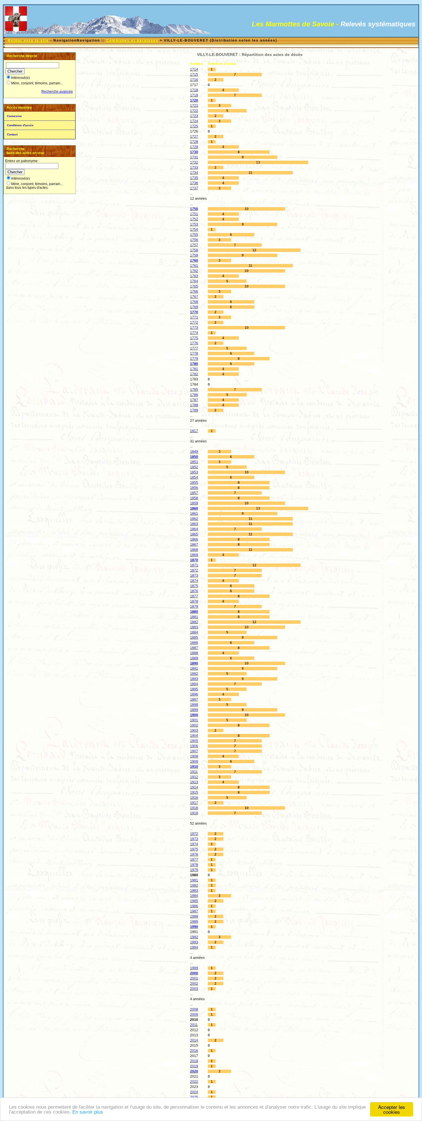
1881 (194, 617)
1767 (194, 297)
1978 (194, 865)
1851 (194, 462)
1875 (194, 586)
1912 (194, 777)
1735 (194, 178)
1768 (194, 302)
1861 (194, 514)
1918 (194, 808)
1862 (194, 519)
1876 (194, 591)
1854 (194, 477)
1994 (194, 947)
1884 (194, 632)
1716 (194, 80)
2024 (194, 1092)
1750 (194, 209)
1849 (194, 452)
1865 (194, 534)
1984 (194, 896)
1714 (194, 69)
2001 (194, 978)
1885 (194, 638)
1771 (194, 317)
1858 (194, 498)
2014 (194, 1040)
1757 (194, 245)
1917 (194, 803)
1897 (194, 700)
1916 (194, 798)
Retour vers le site (28, 40)
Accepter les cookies (391, 1109)
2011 (194, 1025)
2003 (194, 989)
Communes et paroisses (132, 40)
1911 (194, 772)
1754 (194, 230)
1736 (194, 183)
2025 (194, 1097)
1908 (194, 756)
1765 (194, 286)
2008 (194, 1009)
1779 (194, 359)
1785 (194, 390)
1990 (194, 927)
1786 (194, 395)
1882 (194, 622)
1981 (194, 880)
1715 (194, 75)
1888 (194, 653)
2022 (194, 1082)
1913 (194, 782)
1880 (194, 612)
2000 (194, 973)
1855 (194, 483)
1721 (194, 106)
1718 (194, 90)
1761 (194, 266)
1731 (194, 157)
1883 (194, 627)
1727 (194, 137)
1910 (194, 767)
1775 (194, 338)
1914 (194, 787)
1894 (194, 684)
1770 (194, 312)
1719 (194, 95)
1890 (194, 663)
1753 (194, 224)
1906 (194, 746)
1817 (194, 431)
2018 (194, 1061)
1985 (194, 901)
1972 (194, 834)
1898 (194, 705)
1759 (194, 255)
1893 (194, 679)
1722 (194, 111)
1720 (194, 100)
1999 (194, 968)
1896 (194, 694)
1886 (194, 643)
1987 (194, 911)
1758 (194, 250)
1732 (194, 162)
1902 (194, 725)
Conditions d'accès (20, 125)
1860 (194, 508)
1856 (194, 488)
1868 (194, 550)
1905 (194, 741)
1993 (194, 942)
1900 (194, 715)
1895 (194, 689)
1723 (194, 116)
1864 (194, 529)
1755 (194, 235)
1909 (194, 761)
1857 (194, 493)
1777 (194, 348)
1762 (194, 271)
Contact (12, 134)
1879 (194, 607)
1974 (194, 844)
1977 (194, 860)
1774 (194, 333)
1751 (194, 214)
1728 (194, 142)
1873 (194, 576)
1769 (194, 307)
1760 (194, 261)
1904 (194, 736)
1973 (194, 839)
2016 (194, 1051)
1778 (194, 353)
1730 (194, 152)
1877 (194, 596)
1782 (194, 374)
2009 (194, 1015)
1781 (194, 369)
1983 (194, 891)
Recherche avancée (57, 92)
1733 (194, 168)
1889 (194, 658)
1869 (194, 555)
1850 (194, 457)
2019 (194, 1066)
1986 (194, 906)
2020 (194, 1071)
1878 (194, 601)
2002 (194, 984)
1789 (194, 410)
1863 (194, 524)
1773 (194, 328)
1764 (194, 281)
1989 (194, 922)
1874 (194, 581)
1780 (194, 364)
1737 (194, 188)
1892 (194, 674)
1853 (194, 472)
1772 (194, 322)
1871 (194, 565)
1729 (194, 147)
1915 (194, 792)
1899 (194, 710)
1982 (194, 885)
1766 (194, 292)
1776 (194, 343)
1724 (194, 121)
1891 (194, 669)
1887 (194, 648)
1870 (194, 560)
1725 (194, 126)
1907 (194, 751)
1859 (194, 503)
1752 (194, 219)
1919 (194, 813)
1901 (194, 720)
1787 (194, 400)
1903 (194, 730)
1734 (194, 173)
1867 (194, 545)
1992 (194, 937)
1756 (194, 240)
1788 (194, 405)
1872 (194, 570)
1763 (194, 276)
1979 (194, 870)
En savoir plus (87, 1112)
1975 (194, 849)
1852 (194, 467)
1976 (194, 854)
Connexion (14, 116)
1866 (194, 539)
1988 (194, 916)
